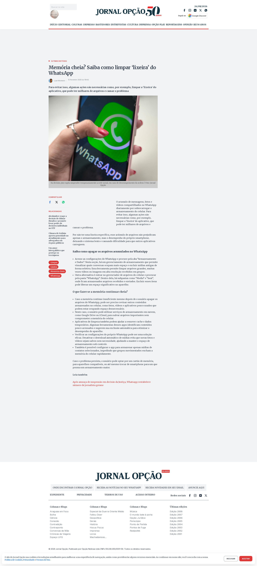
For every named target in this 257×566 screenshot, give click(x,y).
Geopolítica (95, 518)
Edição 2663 (176, 527)
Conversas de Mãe (59, 530)
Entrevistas (118, 24)
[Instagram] (189, 10)
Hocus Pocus (97, 527)
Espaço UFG (56, 537)
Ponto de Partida (138, 524)
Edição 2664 (176, 524)
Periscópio (135, 521)
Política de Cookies (13, 560)
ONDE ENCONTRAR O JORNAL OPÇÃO (72, 487)
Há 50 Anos (199, 24)
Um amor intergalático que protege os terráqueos (57, 251)
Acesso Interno (145, 495)
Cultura (132, 24)
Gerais (93, 521)
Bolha (53, 514)
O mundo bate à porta (141, 514)
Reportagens (174, 24)
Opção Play (158, 24)
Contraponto (56, 527)
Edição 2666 (176, 518)
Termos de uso (114, 495)
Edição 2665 (176, 521)
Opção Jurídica (137, 518)
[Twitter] (200, 10)
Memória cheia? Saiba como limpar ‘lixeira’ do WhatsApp (102, 70)
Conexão (54, 521)
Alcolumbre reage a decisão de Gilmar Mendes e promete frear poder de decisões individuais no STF (58, 222)
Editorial (64, 24)
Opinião (188, 24)
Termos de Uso (43, 560)
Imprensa (145, 24)
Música (133, 511)
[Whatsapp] (206, 10)
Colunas (76, 24)
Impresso (89, 24)
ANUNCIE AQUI (196, 487)
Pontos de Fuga (138, 527)
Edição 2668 (176, 511)
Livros (93, 534)
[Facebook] (184, 10)
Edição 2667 (176, 514)
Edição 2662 (176, 530)
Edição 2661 (176, 534)
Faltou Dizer (96, 514)
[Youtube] (195, 10)
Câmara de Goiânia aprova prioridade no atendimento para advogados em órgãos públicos (59, 238)
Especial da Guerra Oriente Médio (107, 511)
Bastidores (103, 24)
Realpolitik (135, 530)
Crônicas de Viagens (60, 534)
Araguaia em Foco (59, 511)
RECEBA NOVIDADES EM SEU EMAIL (164, 487)
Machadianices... (98, 537)
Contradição (56, 524)
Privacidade (84, 495)
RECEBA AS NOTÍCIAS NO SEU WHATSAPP (119, 487)
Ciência (53, 518)
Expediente (57, 495)
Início (54, 24)
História (94, 524)
